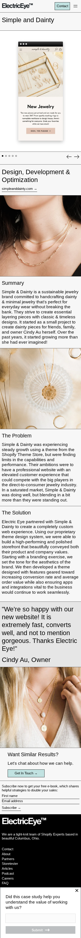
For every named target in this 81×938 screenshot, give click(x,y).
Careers (8, 878)
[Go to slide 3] (9, 156)
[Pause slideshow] (4, 34)
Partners (8, 859)
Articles (7, 868)
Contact (62, 6)
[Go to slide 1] (3, 156)
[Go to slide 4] (13, 156)
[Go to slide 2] (6, 156)
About (6, 854)
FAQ (5, 883)
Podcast (8, 873)
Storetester (10, 863)
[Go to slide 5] (16, 156)
